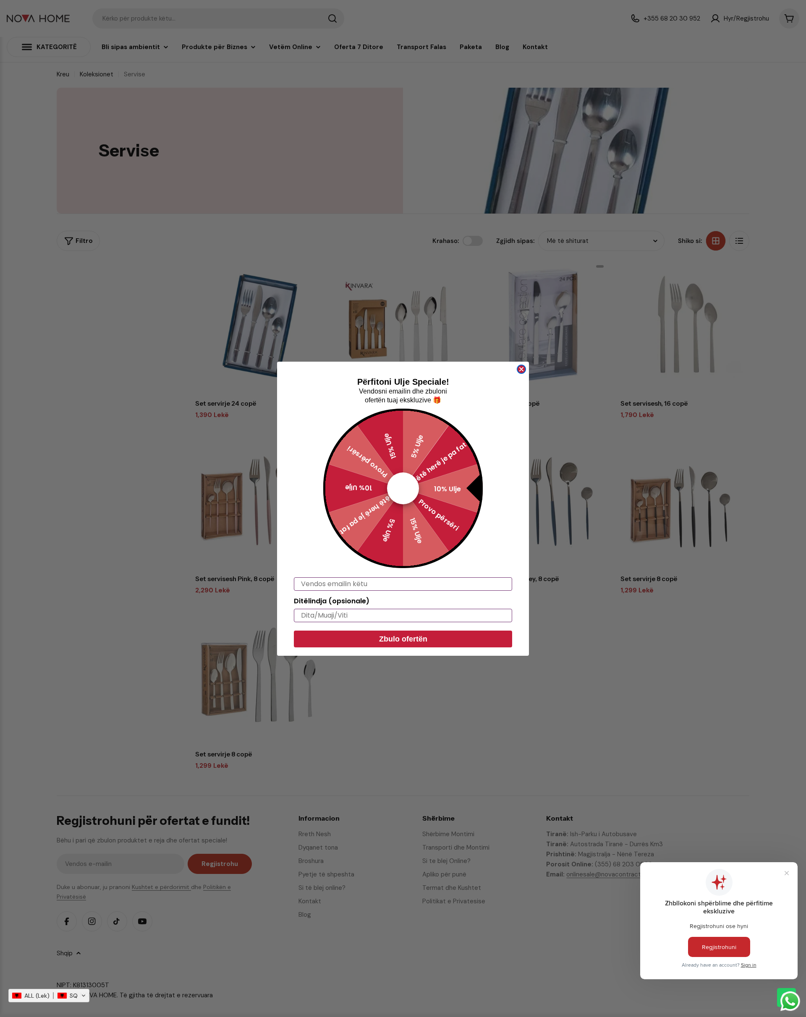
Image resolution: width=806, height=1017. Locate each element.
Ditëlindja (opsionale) (331, 601)
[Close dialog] (521, 369)
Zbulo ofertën (403, 639)
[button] (48, 995)
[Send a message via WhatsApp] (790, 1001)
